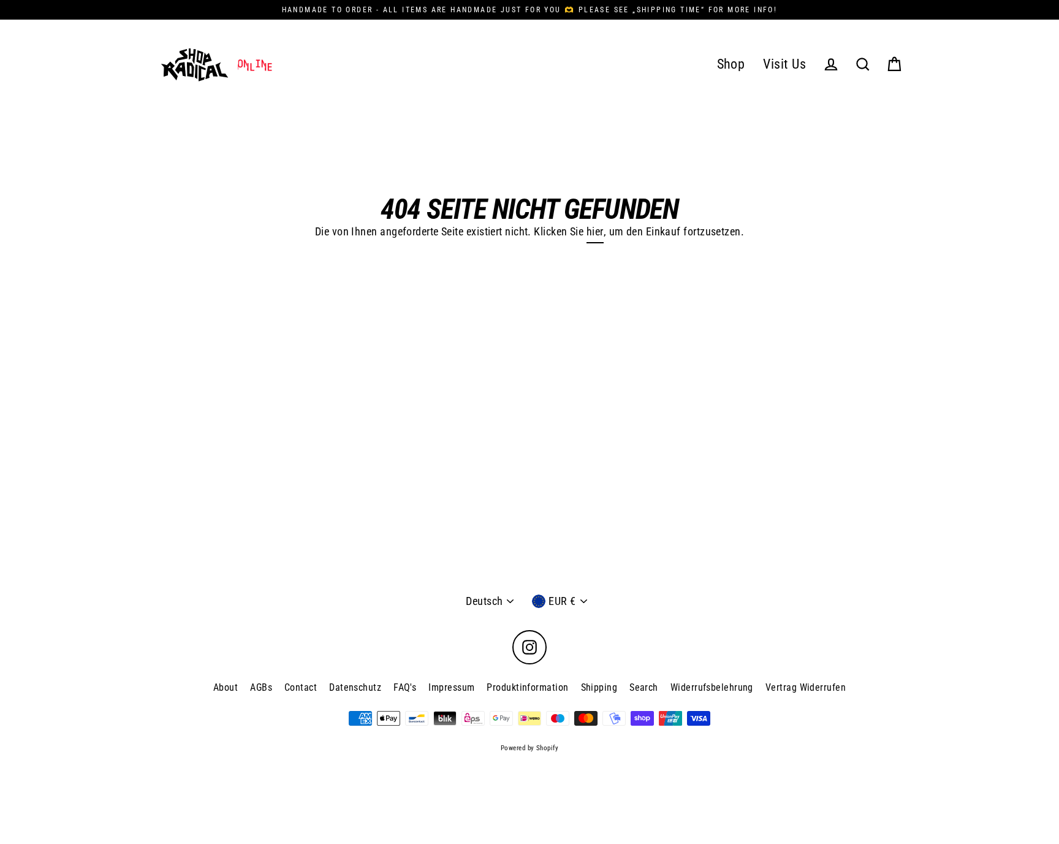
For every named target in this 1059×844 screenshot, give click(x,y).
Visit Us (784, 64)
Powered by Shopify (529, 748)
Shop (731, 64)
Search (643, 687)
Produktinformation (527, 687)
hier (595, 231)
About (225, 687)
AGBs (261, 687)
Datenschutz (355, 687)
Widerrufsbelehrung (711, 687)
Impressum (451, 687)
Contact (300, 687)
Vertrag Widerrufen (805, 687)
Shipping (599, 687)
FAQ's (404, 687)
